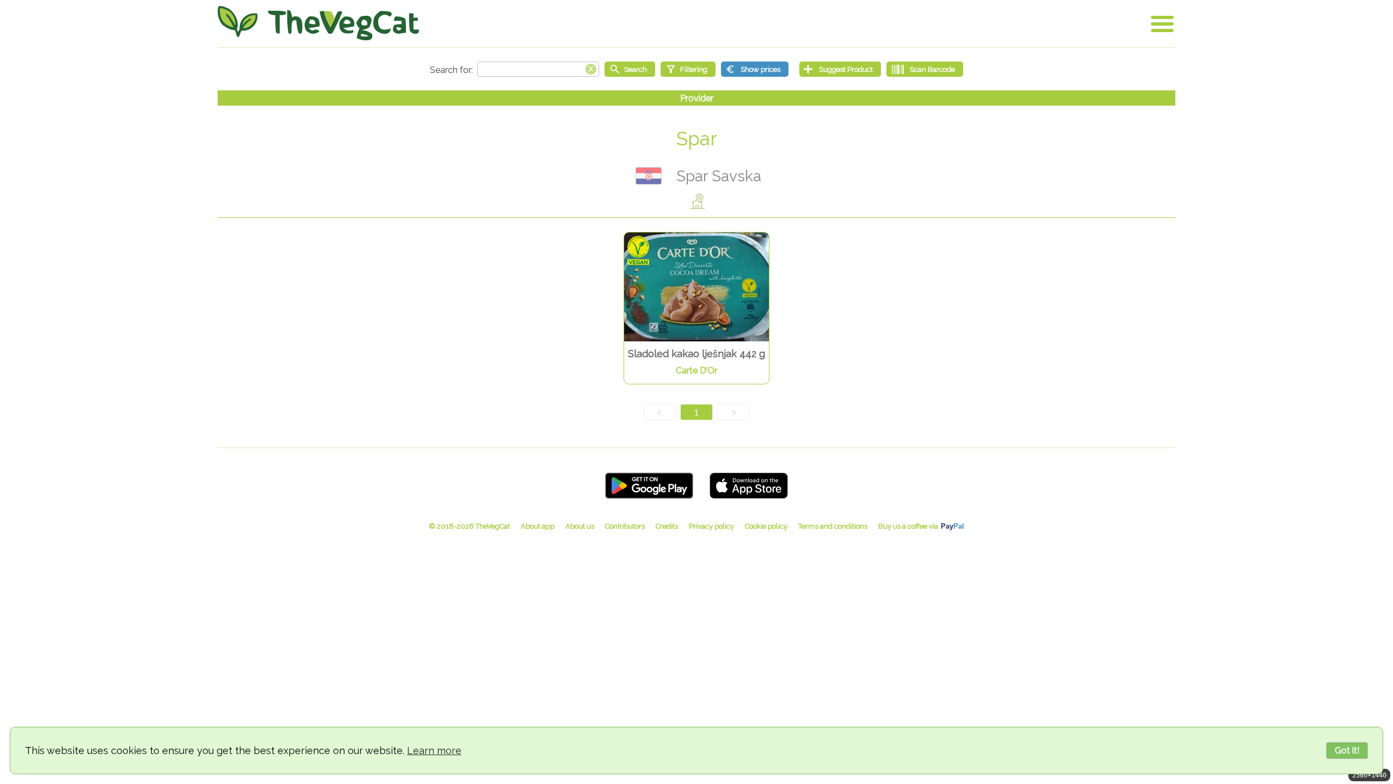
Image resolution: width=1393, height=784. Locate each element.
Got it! (1347, 750)
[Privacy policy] (711, 526)
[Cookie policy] (766, 526)
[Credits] (667, 526)
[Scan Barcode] (924, 69)
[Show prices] (754, 69)
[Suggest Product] (840, 69)
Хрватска (649, 176)
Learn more (434, 750)
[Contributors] (625, 526)
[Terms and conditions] (832, 526)
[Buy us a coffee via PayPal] (921, 526)
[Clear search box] (590, 68)
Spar (696, 138)
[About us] (579, 526)
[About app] (537, 526)
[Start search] (630, 69)
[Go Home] (318, 23)
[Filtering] (688, 69)
